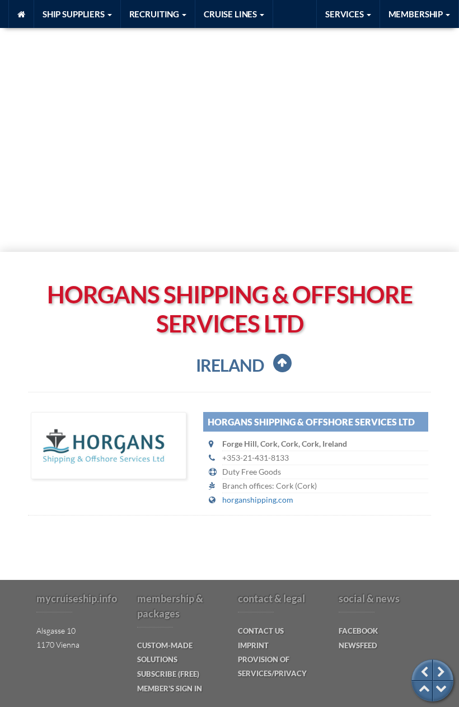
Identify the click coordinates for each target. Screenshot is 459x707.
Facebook (358, 630)
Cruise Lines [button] (231, 14)
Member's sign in (169, 688)
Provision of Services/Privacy (272, 666)
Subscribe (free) (168, 673)
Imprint (253, 645)
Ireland (230, 365)
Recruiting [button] (155, 14)
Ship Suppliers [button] (74, 14)
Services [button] (345, 14)
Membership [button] (416, 14)
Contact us (261, 630)
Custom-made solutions (165, 652)
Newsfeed (358, 645)
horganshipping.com (257, 499)
